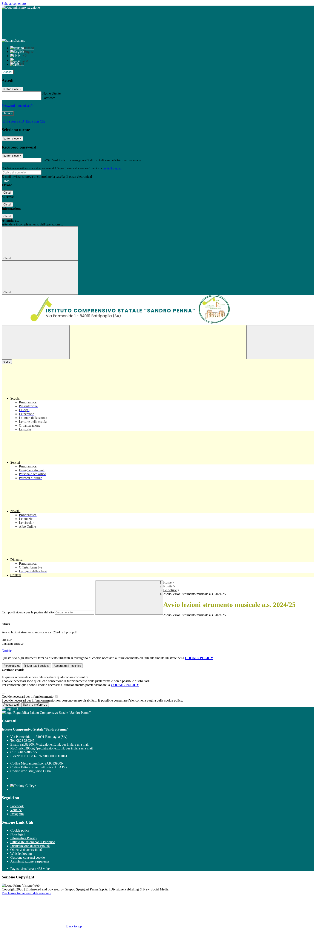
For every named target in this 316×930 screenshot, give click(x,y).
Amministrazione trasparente (29, 861)
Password (48, 98)
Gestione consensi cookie (27, 857)
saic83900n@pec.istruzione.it (55, 748)
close (6, 361)
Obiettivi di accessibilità (26, 850)
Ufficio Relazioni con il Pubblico (32, 842)
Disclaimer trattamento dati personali (26, 893)
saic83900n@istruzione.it (54, 744)
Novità (167, 586)
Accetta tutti (67, 665)
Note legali (17, 834)
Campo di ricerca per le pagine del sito (28, 612)
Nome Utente (51, 93)
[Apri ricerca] (280, 342)
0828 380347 (25, 740)
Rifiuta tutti (36, 665)
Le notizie (170, 590)
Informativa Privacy (23, 838)
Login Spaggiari (112, 168)
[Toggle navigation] (36, 342)
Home (167, 582)
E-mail (46, 160)
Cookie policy (19, 830)
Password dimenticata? (17, 105)
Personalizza (11, 665)
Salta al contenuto (14, 3)
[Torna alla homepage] (158, 310)
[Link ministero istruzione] (21, 7)
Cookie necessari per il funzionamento (28, 696)
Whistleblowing (21, 853)
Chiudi (7, 192)
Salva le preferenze (35, 704)
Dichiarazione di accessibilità (30, 846)
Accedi (7, 72)
